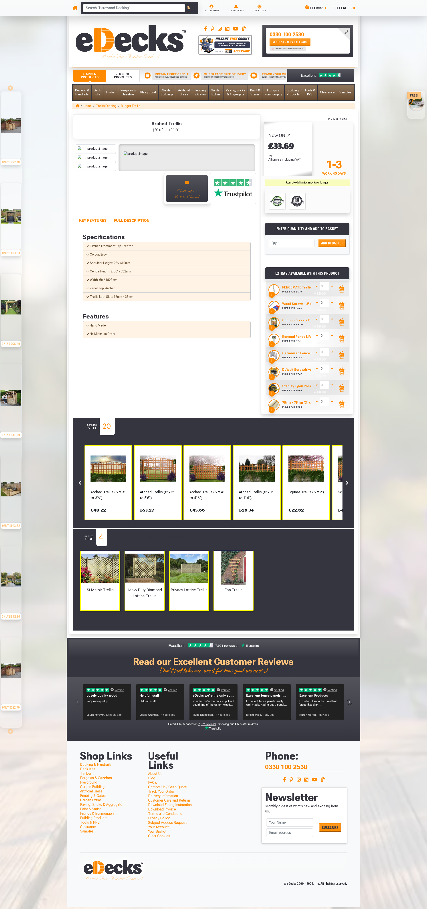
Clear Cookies (159, 836)
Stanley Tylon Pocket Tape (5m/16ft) (310, 386)
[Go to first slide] (156, 191)
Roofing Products (123, 75)
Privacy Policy (159, 818)
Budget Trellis (130, 106)
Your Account (158, 827)
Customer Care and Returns (169, 800)
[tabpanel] (308, 40)
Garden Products (90, 75)
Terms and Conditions (165, 814)
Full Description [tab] (131, 220)
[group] (11, 136)
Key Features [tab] (93, 220)
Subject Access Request (167, 822)
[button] (82, 92)
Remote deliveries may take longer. (307, 182)
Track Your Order (161, 791)
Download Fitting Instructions (170, 805)
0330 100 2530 (287, 34)
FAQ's (152, 782)
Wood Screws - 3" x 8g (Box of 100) (308, 304)
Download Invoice (162, 809)
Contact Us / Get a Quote (167, 787)
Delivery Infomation (163, 796)
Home (88, 106)
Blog (151, 778)
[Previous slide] (80, 191)
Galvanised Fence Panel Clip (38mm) (310, 353)
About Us (155, 774)
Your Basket (157, 831)
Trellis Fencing (106, 106)
